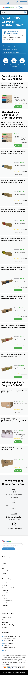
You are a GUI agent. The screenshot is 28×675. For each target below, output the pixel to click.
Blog (3, 568)
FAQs (3, 595)
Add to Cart (18, 106)
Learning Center (6, 571)
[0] (20, 7)
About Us (4, 561)
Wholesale (5, 622)
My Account (5, 585)
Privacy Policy (5, 605)
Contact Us (5, 583)
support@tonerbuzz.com (11, 650)
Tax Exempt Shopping (8, 625)
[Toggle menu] (24, 7)
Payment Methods (7, 600)
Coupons (4, 566)
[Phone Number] (17, 7)
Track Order (5, 590)
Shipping (4, 598)
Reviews (4, 563)
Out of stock (18, 174)
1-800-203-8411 (8, 640)
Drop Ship (4, 627)
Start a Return (6, 593)
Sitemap (4, 573)
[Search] (25, 12)
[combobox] (14, 12)
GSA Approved (6, 620)
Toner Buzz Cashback (8, 588)
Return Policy (5, 603)
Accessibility (5, 608)
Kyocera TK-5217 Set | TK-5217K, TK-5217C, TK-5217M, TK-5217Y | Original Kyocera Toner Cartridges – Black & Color (14, 86)
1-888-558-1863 (8, 643)
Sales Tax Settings (7, 617)
